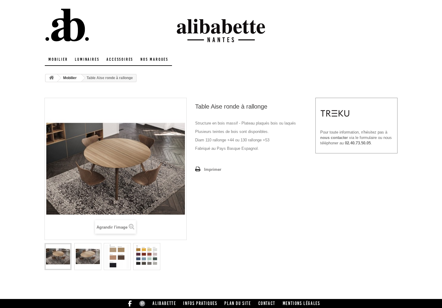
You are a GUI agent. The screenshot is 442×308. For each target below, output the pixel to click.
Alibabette (164, 303)
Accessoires (119, 59)
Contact (266, 303)
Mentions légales (301, 303)
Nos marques (154, 59)
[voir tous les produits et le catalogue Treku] (335, 113)
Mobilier (58, 59)
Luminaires (87, 59)
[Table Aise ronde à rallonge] (58, 256)
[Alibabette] (101, 25)
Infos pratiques (200, 303)
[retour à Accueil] (51, 78)
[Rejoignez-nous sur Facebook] (130, 303)
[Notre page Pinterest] (142, 303)
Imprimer (212, 169)
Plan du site (237, 303)
